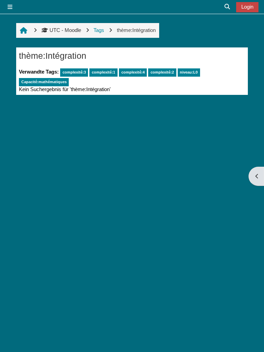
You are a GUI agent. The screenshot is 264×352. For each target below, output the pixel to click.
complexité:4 (133, 72)
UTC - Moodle (65, 30)
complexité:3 (74, 72)
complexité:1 (103, 72)
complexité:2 (162, 72)
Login (247, 7)
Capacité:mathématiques (44, 82)
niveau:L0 (189, 72)
